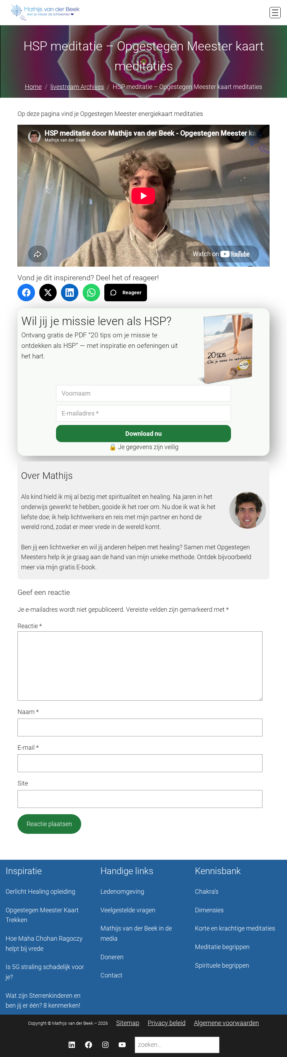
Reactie (30, 626)
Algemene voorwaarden (226, 1023)
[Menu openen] (275, 12)
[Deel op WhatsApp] (91, 292)
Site (23, 783)
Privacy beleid (167, 1023)
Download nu (143, 433)
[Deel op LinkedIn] (69, 292)
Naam (28, 711)
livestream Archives (77, 86)
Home (33, 86)
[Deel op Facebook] (26, 292)
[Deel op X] (48, 292)
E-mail (28, 747)
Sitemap (127, 1023)
